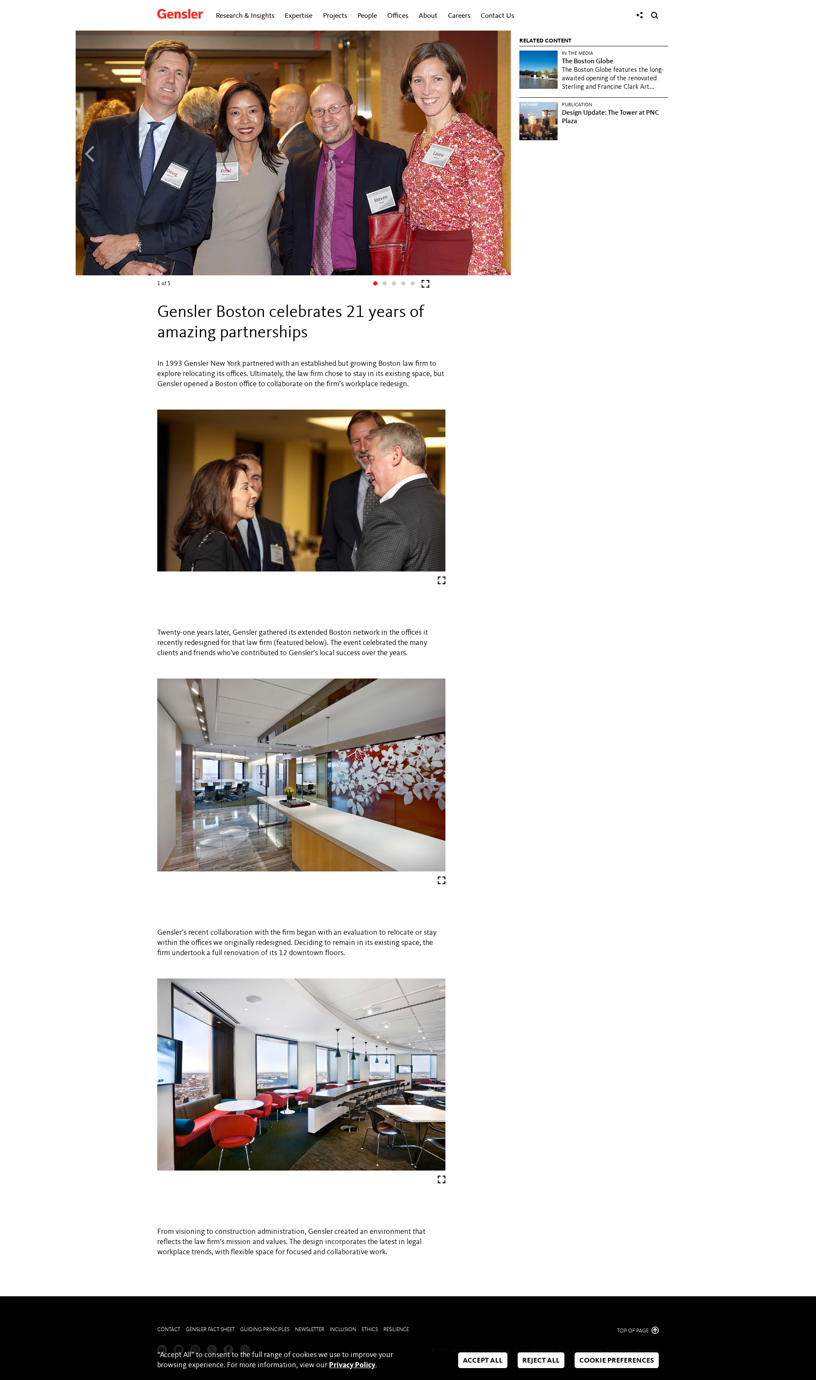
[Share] (639, 15)
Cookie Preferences (616, 1360)
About (428, 16)
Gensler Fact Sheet (210, 1329)
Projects (335, 16)
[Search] (654, 15)
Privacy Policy (352, 1365)
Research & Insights (245, 16)
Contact (168, 1329)
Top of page (633, 1331)
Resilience (396, 1329)
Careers (459, 16)
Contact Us (497, 16)
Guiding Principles (264, 1329)
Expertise (298, 16)
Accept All (483, 1360)
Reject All (541, 1360)
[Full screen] (425, 285)
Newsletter (309, 1329)
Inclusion (343, 1329)
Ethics (370, 1329)
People (367, 16)
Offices (397, 16)
